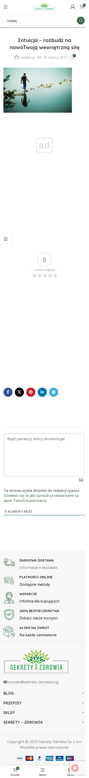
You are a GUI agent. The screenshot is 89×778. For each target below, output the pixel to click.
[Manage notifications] (75, 768)
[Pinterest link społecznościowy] (30, 392)
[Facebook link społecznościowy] (8, 392)
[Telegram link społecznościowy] (53, 392)
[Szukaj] (81, 20)
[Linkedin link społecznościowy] (42, 392)
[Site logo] (44, 6)
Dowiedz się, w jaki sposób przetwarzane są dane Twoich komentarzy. (41, 498)
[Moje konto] (72, 6)
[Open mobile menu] (5, 6)
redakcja (27, 57)
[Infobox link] (44, 564)
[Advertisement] (44, 210)
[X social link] (19, 392)
